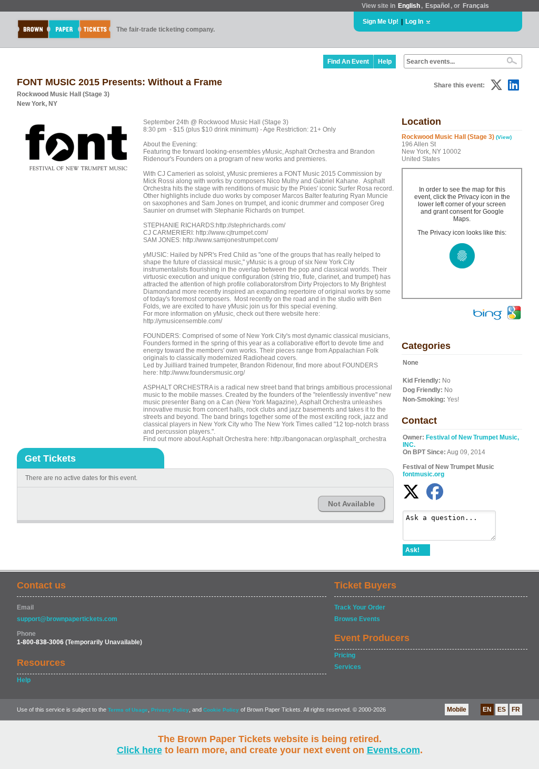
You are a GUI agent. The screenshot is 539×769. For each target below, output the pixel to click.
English (409, 5)
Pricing (344, 655)
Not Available (351, 504)
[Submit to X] (496, 85)
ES (501, 709)
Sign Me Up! (380, 21)
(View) (504, 137)
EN (487, 709)
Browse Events (357, 619)
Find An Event (348, 61)
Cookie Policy (221, 710)
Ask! (412, 550)
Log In (414, 21)
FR (516, 709)
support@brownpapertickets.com (67, 619)
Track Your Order (359, 607)
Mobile (456, 709)
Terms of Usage (128, 710)
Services (347, 667)
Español (437, 5)
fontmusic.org (423, 474)
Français (476, 5)
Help (385, 61)
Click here (139, 750)
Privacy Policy (170, 710)
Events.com (393, 750)
